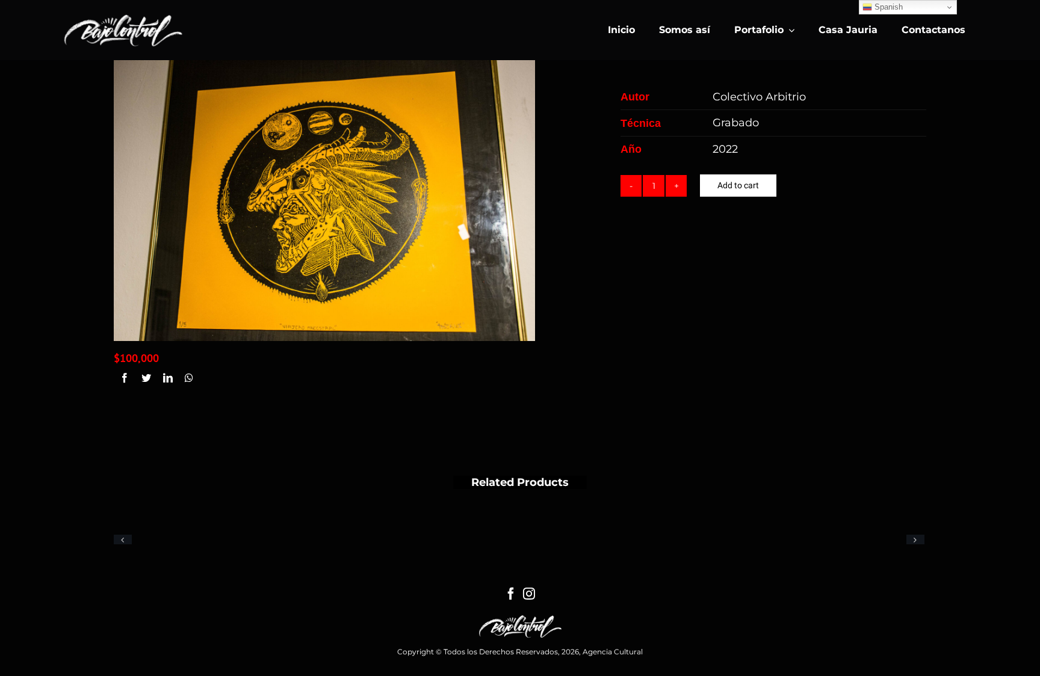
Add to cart (738, 185)
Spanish (887, 6)
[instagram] (529, 594)
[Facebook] (124, 378)
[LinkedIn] (168, 378)
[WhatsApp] (189, 378)
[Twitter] (146, 378)
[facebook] (511, 594)
